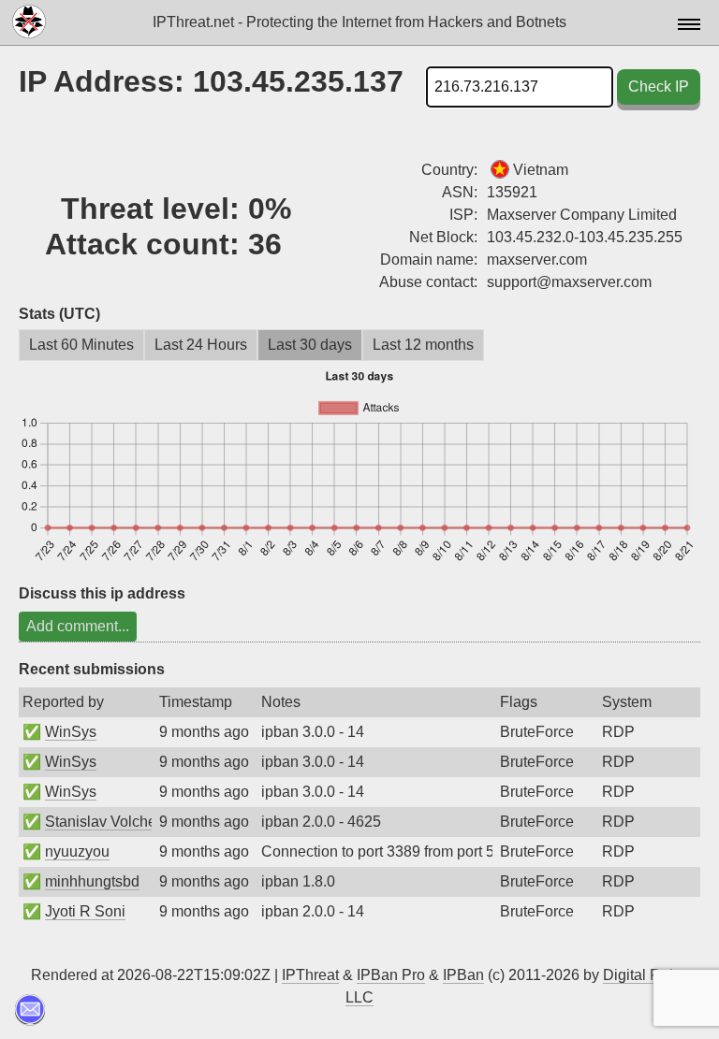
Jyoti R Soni (85, 911)
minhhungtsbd (92, 881)
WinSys (70, 732)
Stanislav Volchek (104, 822)
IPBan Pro (391, 975)
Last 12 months (423, 345)
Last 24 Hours (200, 345)
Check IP (658, 86)
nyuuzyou (77, 851)
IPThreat (310, 975)
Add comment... (77, 626)
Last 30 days (310, 345)
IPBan (463, 975)
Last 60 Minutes (81, 345)
